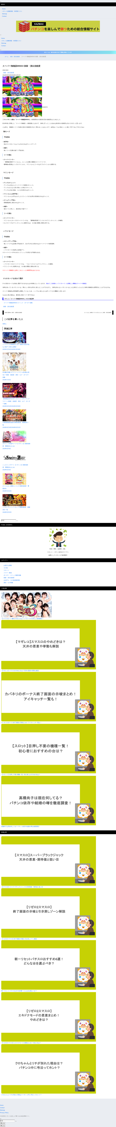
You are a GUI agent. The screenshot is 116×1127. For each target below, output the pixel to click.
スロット (6, 570)
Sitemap (4, 14)
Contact (4, 16)
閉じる (3, 1123)
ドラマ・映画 (8, 573)
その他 (6, 568)
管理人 (5, 324)
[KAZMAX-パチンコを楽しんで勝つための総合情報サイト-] (58, 26)
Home (4, 9)
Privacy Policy (4, 1112)
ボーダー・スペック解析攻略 (12, 575)
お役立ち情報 (8, 565)
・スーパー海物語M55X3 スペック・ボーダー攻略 (18, 303)
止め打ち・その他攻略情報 (12, 580)
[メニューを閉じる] (0, 1)
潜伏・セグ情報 (8, 582)
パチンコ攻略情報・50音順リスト (12, 11)
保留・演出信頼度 (8, 72)
